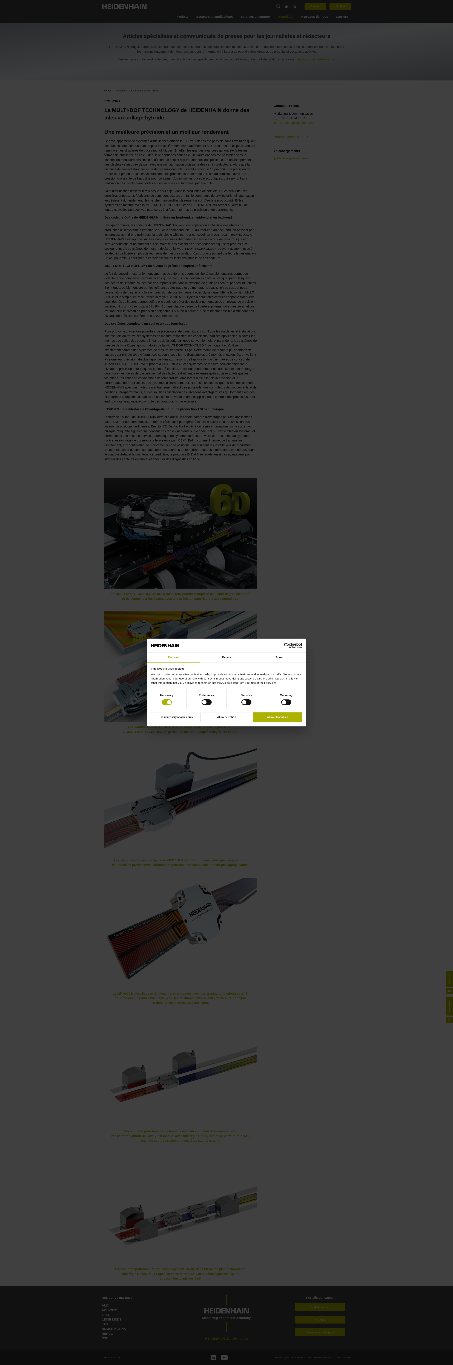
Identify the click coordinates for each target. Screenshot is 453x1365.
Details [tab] (226, 657)
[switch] (207, 702)
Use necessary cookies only (176, 716)
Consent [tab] (173, 657)
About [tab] (279, 657)
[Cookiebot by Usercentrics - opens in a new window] (286, 645)
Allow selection (226, 716)
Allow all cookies (277, 716)
